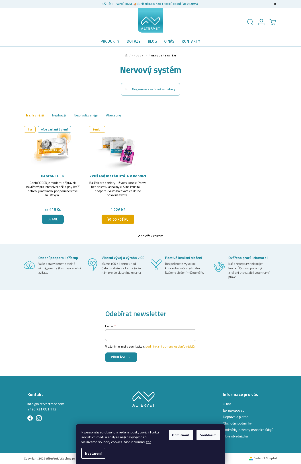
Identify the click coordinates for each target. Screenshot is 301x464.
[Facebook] (30, 418)
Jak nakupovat (233, 410)
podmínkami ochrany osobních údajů (170, 346)
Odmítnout (181, 435)
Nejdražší (59, 115)
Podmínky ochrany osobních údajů (248, 429)
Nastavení (93, 453)
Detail (52, 219)
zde (148, 442)
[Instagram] (39, 418)
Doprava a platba (235, 416)
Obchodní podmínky (237, 423)
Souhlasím (208, 435)
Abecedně (113, 115)
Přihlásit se (121, 357)
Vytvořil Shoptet (265, 458)
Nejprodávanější (86, 115)
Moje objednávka (235, 436)
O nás (227, 403)
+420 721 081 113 (41, 409)
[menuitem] (110, 41)
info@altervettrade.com (45, 403)
